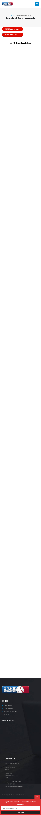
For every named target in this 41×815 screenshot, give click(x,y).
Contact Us (7, 715)
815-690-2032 (16, 782)
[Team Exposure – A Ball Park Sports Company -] (7, 4)
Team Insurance (9, 709)
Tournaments (8, 706)
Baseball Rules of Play (10, 712)
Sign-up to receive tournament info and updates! (20, 802)
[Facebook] (31, 4)
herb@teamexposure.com (16, 786)
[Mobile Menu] (37, 4)
